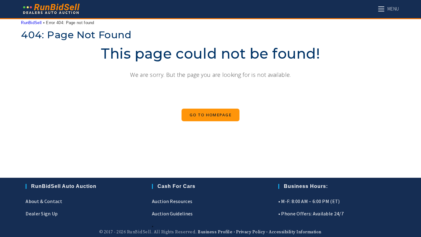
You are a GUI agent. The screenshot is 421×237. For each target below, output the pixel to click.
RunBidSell (31, 22)
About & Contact (44, 201)
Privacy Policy (250, 232)
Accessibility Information (295, 232)
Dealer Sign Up (42, 213)
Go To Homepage (210, 115)
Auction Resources (172, 201)
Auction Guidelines (172, 213)
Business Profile (215, 232)
